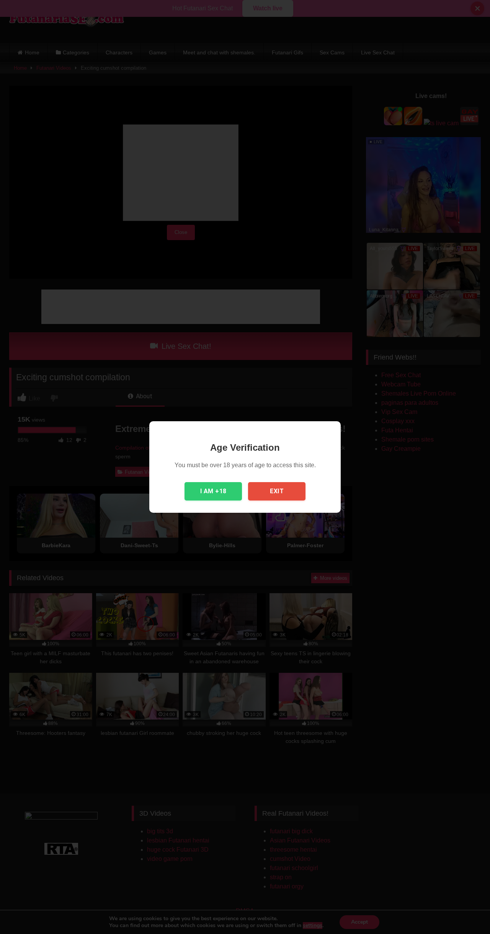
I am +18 (213, 491)
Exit (277, 491)
